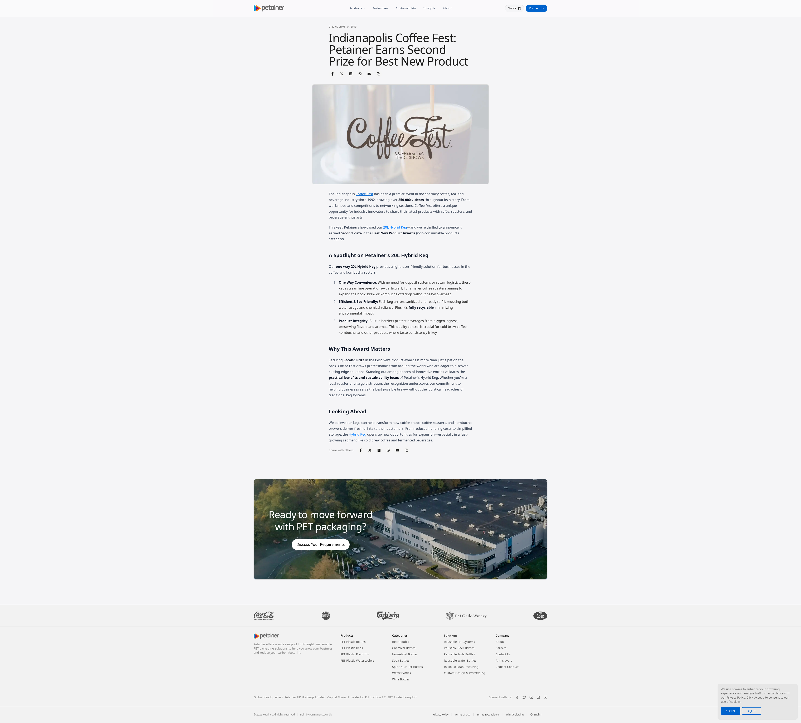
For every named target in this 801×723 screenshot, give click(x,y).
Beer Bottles (400, 642)
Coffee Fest (364, 194)
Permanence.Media (320, 714)
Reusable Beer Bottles (459, 648)
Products (355, 8)
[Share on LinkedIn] (351, 74)
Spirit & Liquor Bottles (407, 667)
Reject (751, 711)
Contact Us (536, 8)
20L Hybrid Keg (395, 227)
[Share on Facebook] (332, 74)
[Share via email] (369, 74)
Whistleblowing (515, 714)
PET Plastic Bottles (353, 642)
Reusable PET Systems (459, 642)
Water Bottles (401, 673)
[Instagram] (538, 697)
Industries (380, 8)
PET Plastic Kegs (351, 648)
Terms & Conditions (488, 714)
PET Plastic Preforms (354, 654)
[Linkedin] (545, 697)
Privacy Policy (440, 714)
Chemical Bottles (404, 648)
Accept (730, 711)
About (447, 8)
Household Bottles (405, 654)
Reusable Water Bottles (460, 660)
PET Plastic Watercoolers (357, 660)
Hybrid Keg (357, 434)
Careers (501, 648)
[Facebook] (517, 697)
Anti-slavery (504, 660)
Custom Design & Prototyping (464, 673)
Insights (429, 8)
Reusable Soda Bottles (459, 654)
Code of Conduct (507, 667)
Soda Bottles (400, 660)
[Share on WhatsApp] (360, 74)
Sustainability (406, 8)
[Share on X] (341, 74)
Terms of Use (462, 714)
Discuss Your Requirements (320, 544)
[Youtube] (531, 697)
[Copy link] (378, 74)
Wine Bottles (401, 679)
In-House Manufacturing (461, 667)
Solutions (450, 635)
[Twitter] (524, 697)
